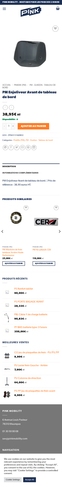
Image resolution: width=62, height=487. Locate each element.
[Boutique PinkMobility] (31, 11)
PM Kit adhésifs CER (42, 250)
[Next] (59, 238)
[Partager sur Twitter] (16, 147)
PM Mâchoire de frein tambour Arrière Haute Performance (12, 252)
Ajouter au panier (33, 126)
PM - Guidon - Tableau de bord (39, 140)
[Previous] (2, 238)
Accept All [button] (29, 480)
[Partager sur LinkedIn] (34, 147)
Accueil (6, 85)
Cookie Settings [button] (13, 480)
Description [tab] (9, 167)
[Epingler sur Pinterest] (28, 147)
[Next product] (5, 107)
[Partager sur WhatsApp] (5, 147)
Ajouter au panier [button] (14, 263)
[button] (4, 9)
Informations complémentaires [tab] (20, 173)
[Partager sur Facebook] (11, 147)
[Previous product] (11, 107)
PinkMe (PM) (20, 85)
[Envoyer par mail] (22, 147)
